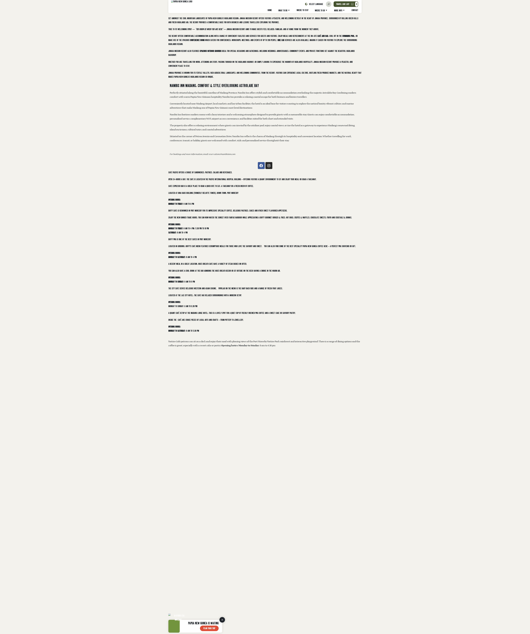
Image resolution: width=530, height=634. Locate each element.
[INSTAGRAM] (268, 165)
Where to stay (302, 10)
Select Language (316, 4)
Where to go (320, 10)
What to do (282, 10)
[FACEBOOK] (261, 165)
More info (338, 10)
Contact (355, 10)
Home (270, 10)
